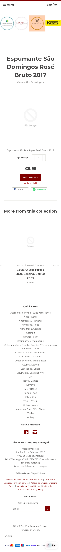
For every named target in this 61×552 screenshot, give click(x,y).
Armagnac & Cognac (30, 328)
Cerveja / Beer (30, 336)
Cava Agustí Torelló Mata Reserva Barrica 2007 (30, 274)
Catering (30, 332)
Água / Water (30, 316)
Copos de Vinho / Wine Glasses (30, 360)
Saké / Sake (30, 396)
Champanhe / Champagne (30, 340)
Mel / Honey (30, 388)
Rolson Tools (30, 392)
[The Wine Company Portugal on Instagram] (34, 433)
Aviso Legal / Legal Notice (28, 486)
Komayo (30, 384)
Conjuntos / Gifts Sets (30, 356)
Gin (30, 376)
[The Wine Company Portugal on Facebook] (26, 433)
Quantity (22, 157)
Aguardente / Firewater (30, 320)
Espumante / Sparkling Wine (30, 372)
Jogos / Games (30, 380)
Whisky (30, 417)
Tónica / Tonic (30, 401)
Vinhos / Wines (30, 405)
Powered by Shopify (30, 529)
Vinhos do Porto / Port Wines (30, 408)
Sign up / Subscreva (28, 502)
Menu (10, 4)
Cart (50, 4)
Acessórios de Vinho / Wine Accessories (30, 312)
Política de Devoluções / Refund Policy (24, 479)
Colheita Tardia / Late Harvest (30, 352)
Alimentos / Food (30, 324)
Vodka (30, 413)
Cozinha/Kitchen (30, 364)
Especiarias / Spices (30, 368)
